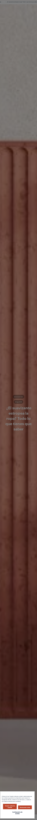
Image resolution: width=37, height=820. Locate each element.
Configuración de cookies (17, 812)
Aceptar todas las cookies (10, 806)
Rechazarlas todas (25, 807)
